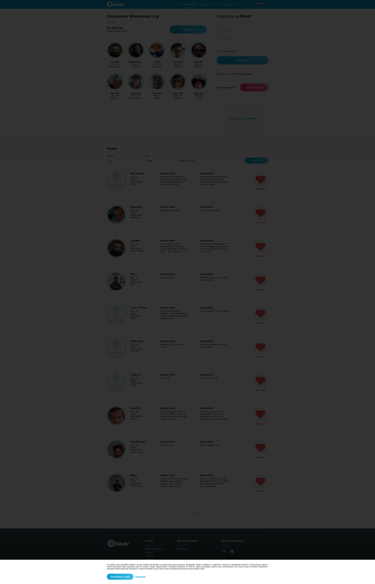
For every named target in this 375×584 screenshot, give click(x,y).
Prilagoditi (140, 577)
